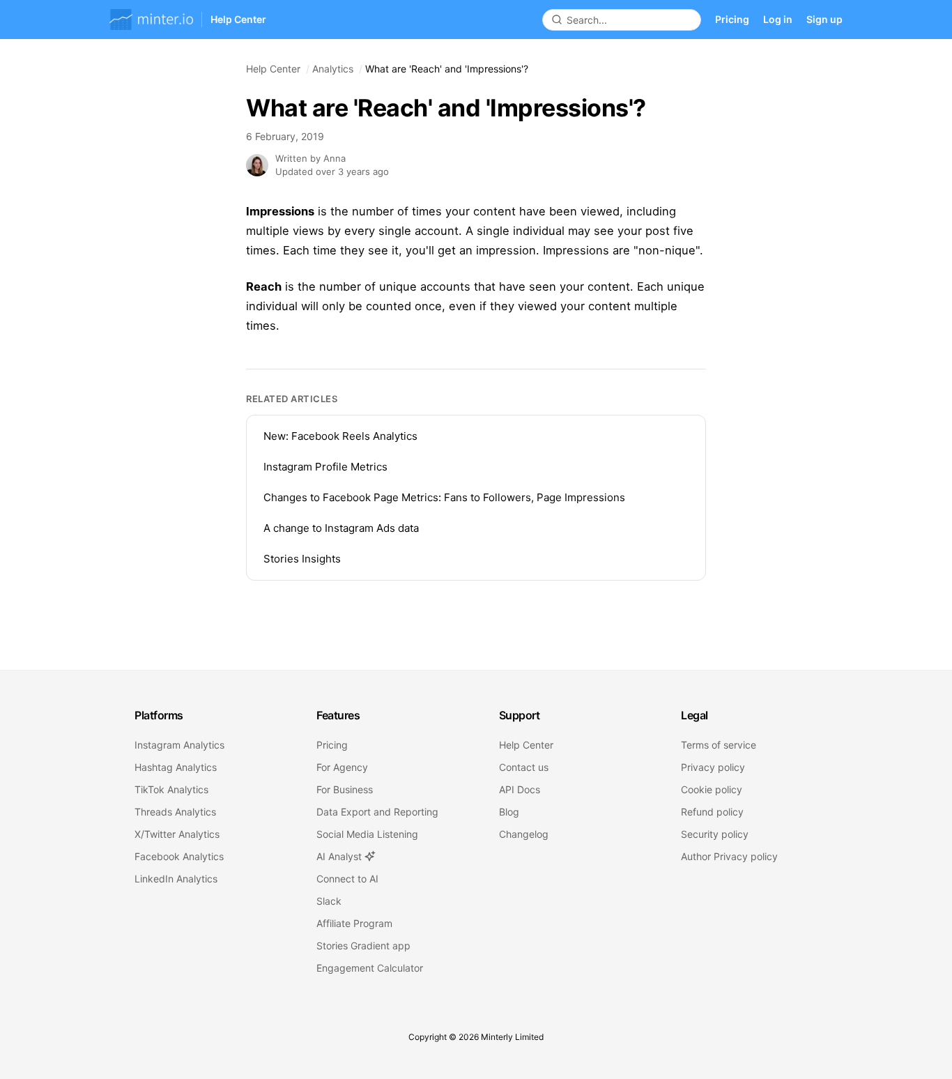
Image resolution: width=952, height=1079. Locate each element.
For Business (344, 789)
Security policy (714, 834)
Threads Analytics (175, 812)
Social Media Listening (367, 834)
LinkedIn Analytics (176, 879)
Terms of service (718, 745)
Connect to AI (347, 879)
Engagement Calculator (369, 968)
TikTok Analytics (171, 789)
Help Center (273, 69)
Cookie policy (711, 789)
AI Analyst (340, 856)
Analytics (332, 69)
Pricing (732, 19)
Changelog (523, 834)
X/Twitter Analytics (177, 834)
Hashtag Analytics (176, 767)
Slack (328, 901)
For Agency (342, 767)
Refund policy (712, 812)
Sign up (824, 19)
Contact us (523, 767)
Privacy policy (713, 767)
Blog (509, 812)
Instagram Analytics (179, 745)
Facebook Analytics (179, 856)
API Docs (519, 789)
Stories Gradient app (363, 945)
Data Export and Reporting (377, 812)
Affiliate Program (354, 923)
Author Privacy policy (729, 856)
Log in (777, 19)
